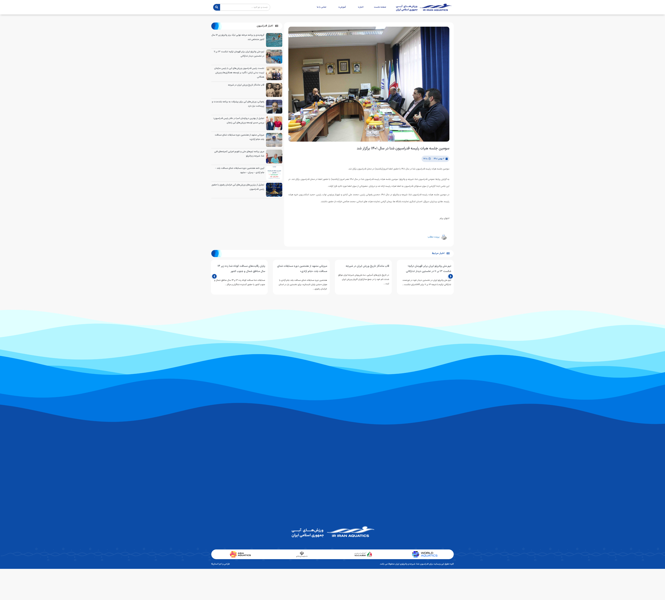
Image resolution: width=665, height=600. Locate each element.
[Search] (216, 7)
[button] (267, 26)
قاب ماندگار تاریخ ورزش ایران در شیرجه (246, 85)
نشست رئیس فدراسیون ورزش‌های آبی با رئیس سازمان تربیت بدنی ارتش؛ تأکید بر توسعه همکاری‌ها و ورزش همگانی (239, 73)
